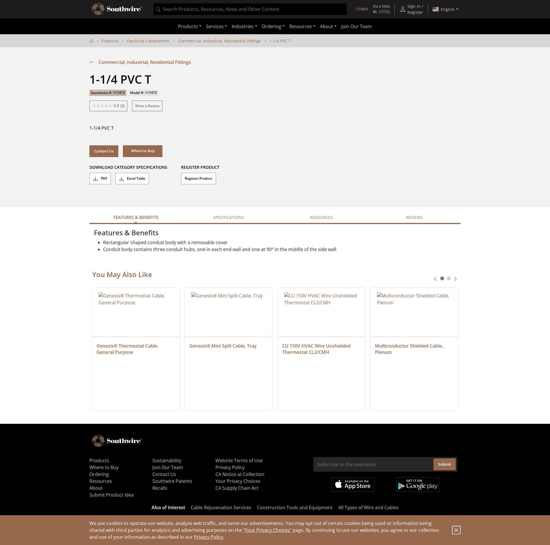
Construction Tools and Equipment (295, 507)
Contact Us (103, 151)
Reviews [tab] (414, 217)
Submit (444, 464)
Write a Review (147, 105)
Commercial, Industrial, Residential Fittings (219, 41)
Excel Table (135, 178)
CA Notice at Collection (239, 474)
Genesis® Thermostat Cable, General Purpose (128, 349)
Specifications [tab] (228, 217)
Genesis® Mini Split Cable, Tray (223, 346)
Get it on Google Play (417, 484)
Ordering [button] (271, 26)
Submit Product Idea (111, 495)
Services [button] (215, 26)
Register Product (198, 178)
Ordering (99, 474)
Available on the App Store (352, 484)
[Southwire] (117, 9)
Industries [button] (243, 26)
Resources (100, 481)
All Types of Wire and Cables (368, 507)
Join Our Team (356, 26)
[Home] (91, 41)
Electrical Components (148, 41)
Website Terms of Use (239, 460)
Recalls (159, 488)
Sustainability (166, 460)
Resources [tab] (321, 217)
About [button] (326, 26)
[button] (142, 151)
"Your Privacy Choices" (267, 530)
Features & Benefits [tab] (135, 217)
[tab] (442, 278)
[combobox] (250, 9)
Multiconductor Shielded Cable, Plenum (409, 349)
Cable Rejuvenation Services (221, 507)
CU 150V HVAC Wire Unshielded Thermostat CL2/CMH (317, 349)
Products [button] (188, 26)
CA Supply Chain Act (236, 488)
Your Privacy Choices (237, 481)
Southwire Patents (172, 481)
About (96, 488)
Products (110, 41)
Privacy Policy (208, 537)
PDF (103, 178)
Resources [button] (300, 26)
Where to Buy (104, 467)
